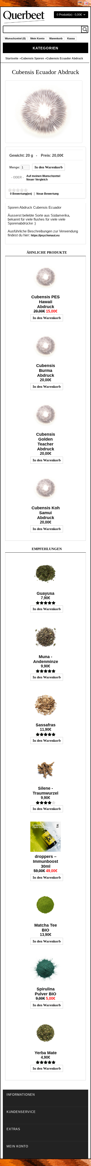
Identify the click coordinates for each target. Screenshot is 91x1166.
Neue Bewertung (47, 193)
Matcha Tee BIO (45, 927)
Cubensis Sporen (32, 58)
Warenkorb (56, 38)
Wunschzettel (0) (15, 38)
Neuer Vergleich (37, 179)
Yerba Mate (46, 1052)
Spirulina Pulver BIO (45, 991)
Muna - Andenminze (45, 659)
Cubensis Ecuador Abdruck (64, 58)
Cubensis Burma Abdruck (45, 370)
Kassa (71, 38)
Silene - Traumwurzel (45, 790)
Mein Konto (37, 38)
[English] (86, 3)
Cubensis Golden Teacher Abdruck (45, 441)
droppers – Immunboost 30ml (45, 861)
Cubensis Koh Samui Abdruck (46, 513)
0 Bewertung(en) (21, 193)
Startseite (11, 58)
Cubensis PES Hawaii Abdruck (45, 302)
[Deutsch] (80, 3)
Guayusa (45, 593)
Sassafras (46, 725)
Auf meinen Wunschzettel (43, 176)
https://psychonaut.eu (45, 235)
